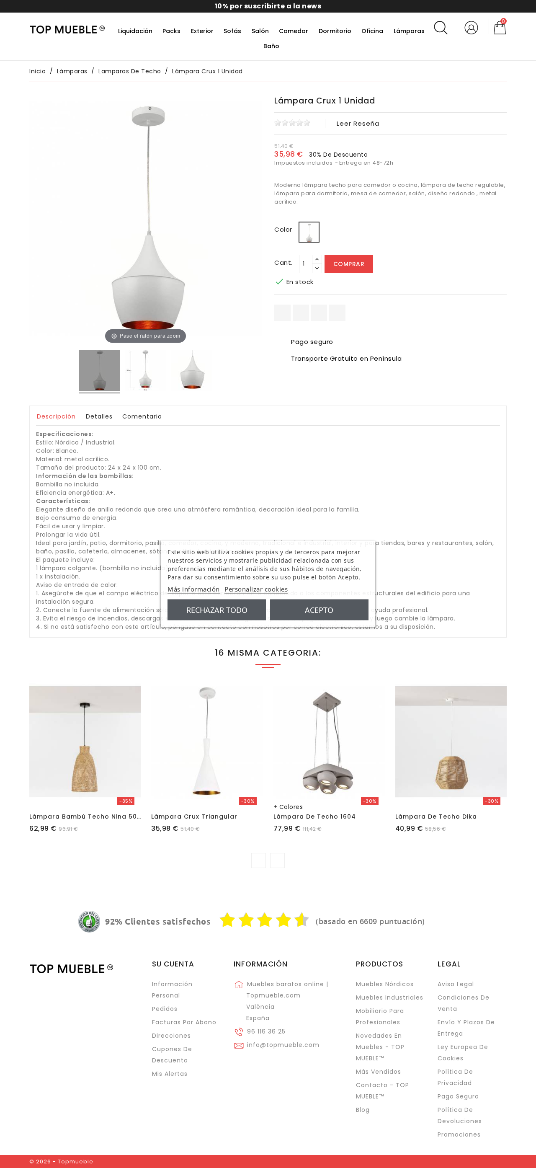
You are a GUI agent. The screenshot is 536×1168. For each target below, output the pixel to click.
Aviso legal (456, 984)
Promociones (459, 1134)
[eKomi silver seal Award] (89, 921)
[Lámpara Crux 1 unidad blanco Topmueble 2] (191, 371)
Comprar (349, 264)
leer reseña (358, 123)
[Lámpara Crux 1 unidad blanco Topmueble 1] (145, 371)
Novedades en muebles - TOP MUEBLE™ (380, 1046)
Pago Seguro (458, 1096)
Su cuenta (173, 964)
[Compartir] (282, 313)
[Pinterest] (337, 313)
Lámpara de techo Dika (436, 816)
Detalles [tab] (99, 416)
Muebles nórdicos (385, 984)
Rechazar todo (216, 610)
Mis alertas (170, 1074)
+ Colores (288, 807)
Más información (194, 589)
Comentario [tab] (142, 416)
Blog (363, 1110)
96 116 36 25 (266, 1031)
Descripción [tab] (56, 416)
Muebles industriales (389, 997)
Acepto (319, 610)
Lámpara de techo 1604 (314, 816)
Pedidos (165, 1009)
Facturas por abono (184, 1022)
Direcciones (171, 1035)
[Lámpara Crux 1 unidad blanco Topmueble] (99, 371)
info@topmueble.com (283, 1045)
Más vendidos (378, 1071)
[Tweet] (319, 313)
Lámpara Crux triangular (194, 816)
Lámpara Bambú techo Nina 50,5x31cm (96, 816)
